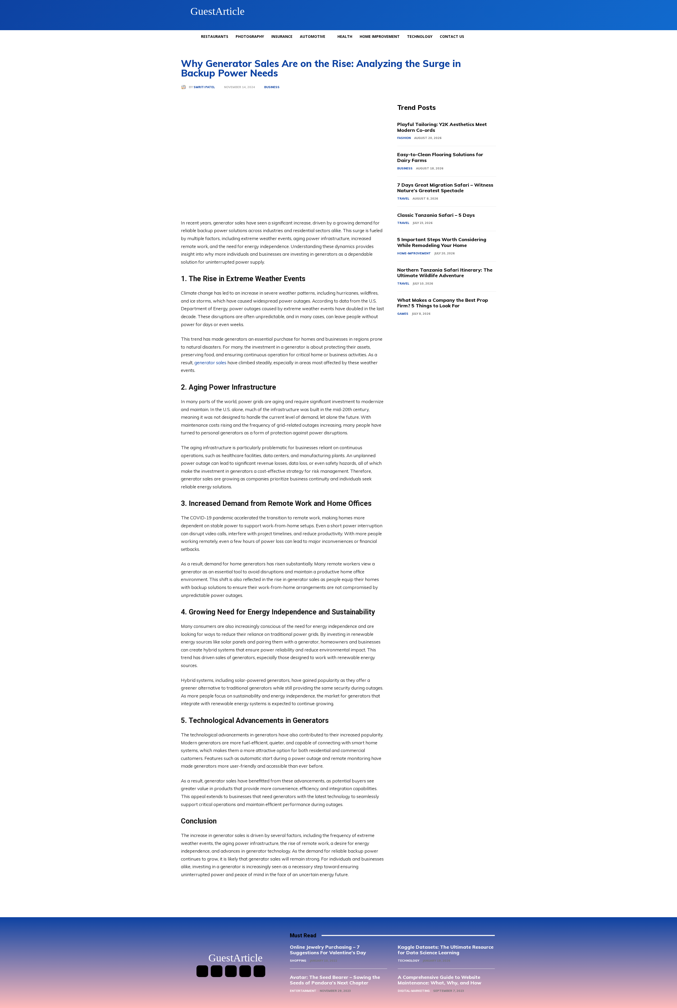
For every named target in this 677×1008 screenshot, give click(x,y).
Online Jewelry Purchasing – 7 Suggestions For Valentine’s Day (328, 950)
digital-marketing (414, 991)
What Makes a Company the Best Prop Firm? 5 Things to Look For (442, 303)
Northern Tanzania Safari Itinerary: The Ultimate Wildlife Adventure (444, 273)
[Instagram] (216, 971)
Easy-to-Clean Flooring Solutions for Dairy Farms (440, 157)
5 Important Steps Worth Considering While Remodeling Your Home (441, 242)
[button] (490, 11)
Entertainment (303, 991)
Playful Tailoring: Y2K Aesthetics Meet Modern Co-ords (442, 127)
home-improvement (414, 253)
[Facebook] (202, 971)
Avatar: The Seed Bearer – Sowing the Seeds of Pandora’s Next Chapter (335, 980)
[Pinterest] (231, 971)
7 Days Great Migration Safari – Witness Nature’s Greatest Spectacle (445, 188)
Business (272, 87)
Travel (403, 198)
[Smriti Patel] (185, 87)
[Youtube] (259, 971)
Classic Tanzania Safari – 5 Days (436, 215)
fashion (404, 138)
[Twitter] (245, 971)
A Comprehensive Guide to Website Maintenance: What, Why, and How (439, 980)
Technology (408, 960)
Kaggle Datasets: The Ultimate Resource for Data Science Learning (445, 950)
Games (402, 314)
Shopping (298, 960)
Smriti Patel (204, 87)
